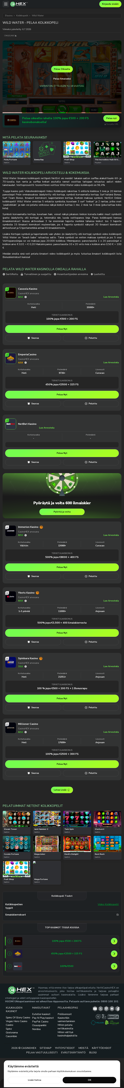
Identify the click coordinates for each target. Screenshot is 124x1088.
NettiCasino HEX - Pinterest (106, 1009)
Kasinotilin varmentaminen (66, 1019)
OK (89, 1080)
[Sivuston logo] (54, 4)
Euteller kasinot (41, 1014)
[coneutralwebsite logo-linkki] (112, 1022)
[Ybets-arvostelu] (25, 600)
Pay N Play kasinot (43, 1018)
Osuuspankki (39, 1025)
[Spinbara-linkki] (10, 667)
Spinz (9, 1028)
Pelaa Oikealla (62, 69)
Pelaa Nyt (62, 328)
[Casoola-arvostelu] (25, 297)
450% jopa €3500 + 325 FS (61, 384)
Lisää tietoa (34, 1080)
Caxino (9, 1025)
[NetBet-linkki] (10, 428)
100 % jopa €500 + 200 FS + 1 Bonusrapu (62, 688)
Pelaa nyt (111, 118)
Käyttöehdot (102, 1048)
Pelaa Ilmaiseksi (62, 78)
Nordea (36, 1029)
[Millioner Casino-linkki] (10, 732)
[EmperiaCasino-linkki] (10, 363)
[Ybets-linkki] (10, 601)
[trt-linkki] (111, 1009)
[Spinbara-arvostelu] (25, 666)
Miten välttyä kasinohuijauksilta (67, 1033)
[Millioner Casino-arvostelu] (25, 732)
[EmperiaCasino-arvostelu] (25, 362)
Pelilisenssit (65, 1014)
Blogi (93, 1052)
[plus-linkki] (98, 1016)
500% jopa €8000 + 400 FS (61, 557)
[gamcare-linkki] (104, 1016)
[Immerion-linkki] (10, 535)
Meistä (83, 1048)
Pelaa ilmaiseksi (16, 149)
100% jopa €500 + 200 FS (62, 318)
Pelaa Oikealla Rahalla (16, 157)
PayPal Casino (40, 1021)
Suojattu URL (112, 124)
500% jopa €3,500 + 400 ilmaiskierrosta (62, 622)
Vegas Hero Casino (16, 1021)
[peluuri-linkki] (97, 1022)
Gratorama (12, 1032)
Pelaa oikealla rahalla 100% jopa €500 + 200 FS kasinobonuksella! (55, 120)
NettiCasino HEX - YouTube (95, 1009)
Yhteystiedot (65, 1048)
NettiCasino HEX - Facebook (117, 1009)
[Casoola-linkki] (12, 120)
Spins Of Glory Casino (18, 1017)
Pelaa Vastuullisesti (41, 1052)
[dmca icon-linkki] (113, 1016)
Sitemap (46, 1048)
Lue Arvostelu (111, 296)
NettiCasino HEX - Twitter (100, 1009)
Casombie (11, 1036)
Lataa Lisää (60, 789)
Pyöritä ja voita (62, 511)
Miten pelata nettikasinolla (65, 1026)
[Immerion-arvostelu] (25, 535)
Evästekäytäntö (73, 1052)
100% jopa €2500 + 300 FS (61, 754)
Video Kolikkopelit (108, 904)
